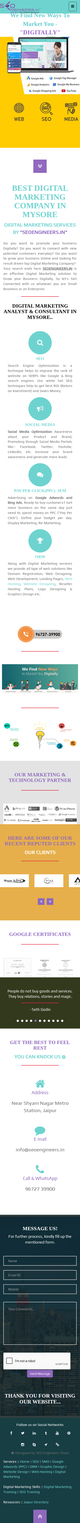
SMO (45, 1461)
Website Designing (40, 584)
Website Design (16, 1472)
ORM (33, 1466)
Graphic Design (52, 1466)
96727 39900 (40, 1189)
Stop (75, 1020)
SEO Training (29, 1492)
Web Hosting (42, 1472)
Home (25, 1461)
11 (62, 1021)
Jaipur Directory (36, 1502)
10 (58, 1021)
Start (71, 1020)
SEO (35, 1461)
